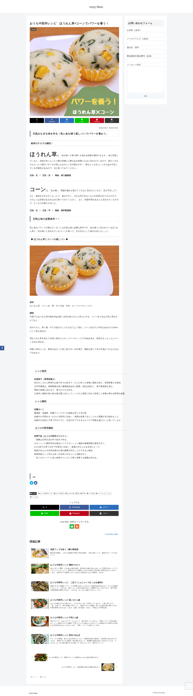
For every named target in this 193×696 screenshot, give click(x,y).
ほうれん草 (70, 493)
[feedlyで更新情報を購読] (72, 526)
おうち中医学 (60, 493)
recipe (34, 493)
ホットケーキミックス (104, 493)
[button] (112, 120)
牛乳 (83, 493)
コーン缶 (34, 497)
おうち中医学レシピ (46, 493)
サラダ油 (91, 493)
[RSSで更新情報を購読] (77, 526)
